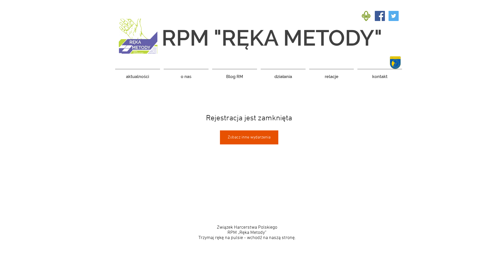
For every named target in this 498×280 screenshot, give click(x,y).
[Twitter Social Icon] (394, 16)
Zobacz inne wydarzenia (249, 137)
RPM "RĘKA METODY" (272, 38)
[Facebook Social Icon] (380, 16)
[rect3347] (366, 16)
